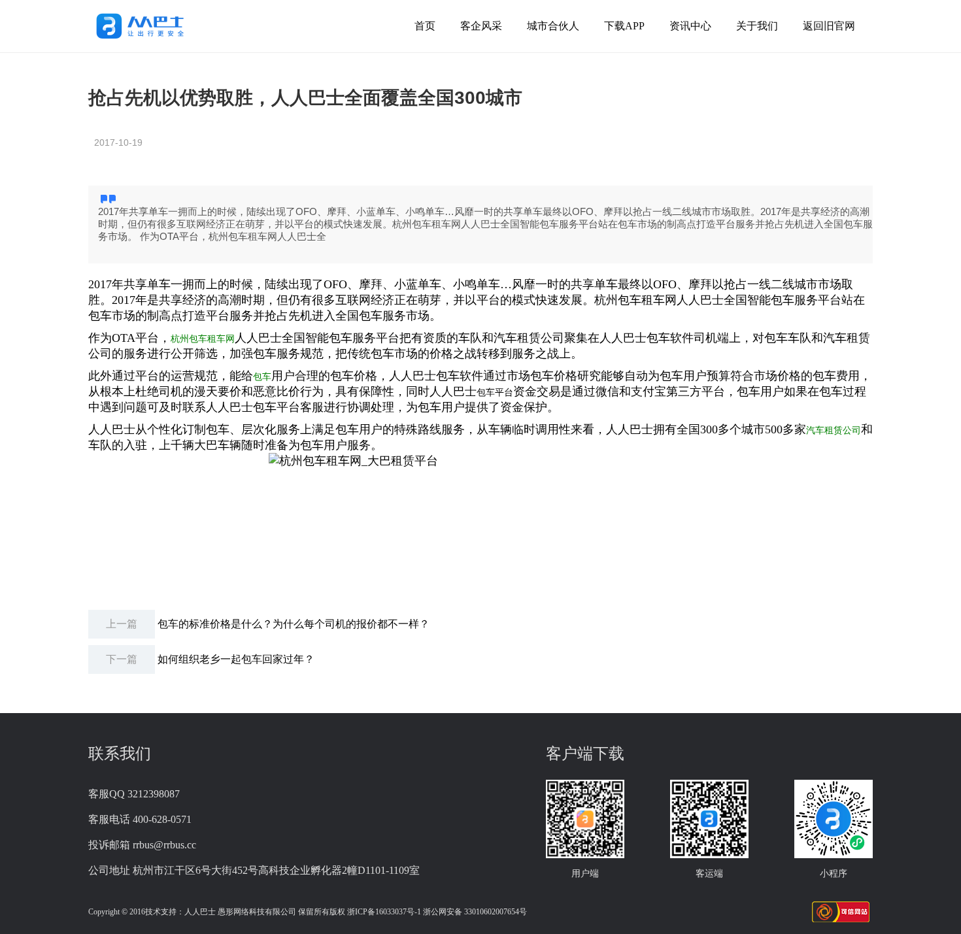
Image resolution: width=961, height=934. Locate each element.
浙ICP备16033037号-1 (384, 911)
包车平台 (495, 392)
